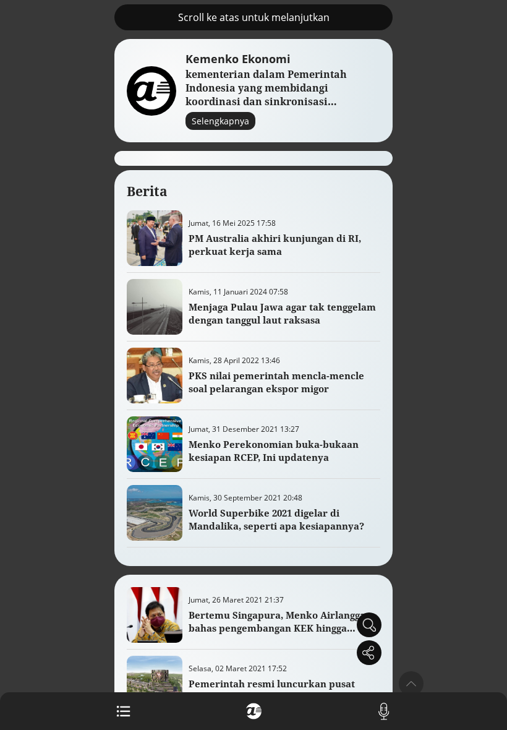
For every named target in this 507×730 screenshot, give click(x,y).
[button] (411, 683)
